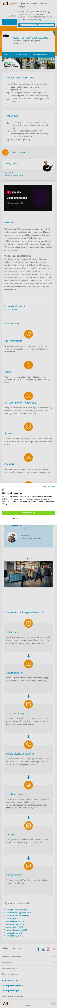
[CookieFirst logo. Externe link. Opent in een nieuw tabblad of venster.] (3, 489)
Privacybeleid (49, 487)
